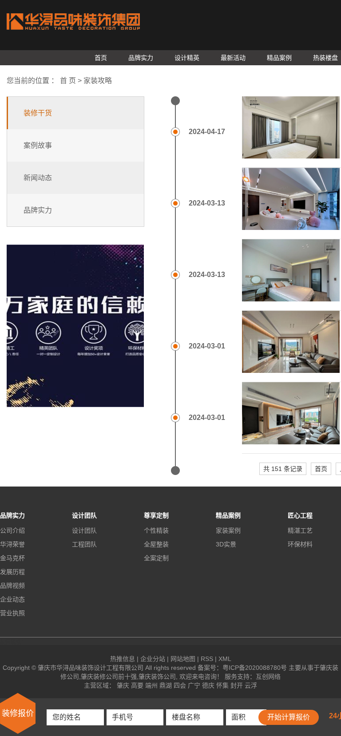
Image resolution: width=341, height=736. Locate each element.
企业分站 (152, 658)
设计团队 (84, 530)
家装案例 (228, 530)
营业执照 (12, 613)
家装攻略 (97, 80)
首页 (101, 57)
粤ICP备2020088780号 (254, 667)
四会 (180, 685)
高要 (137, 685)
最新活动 (233, 57)
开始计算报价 (288, 717)
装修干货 (38, 113)
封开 (236, 685)
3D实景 (226, 544)
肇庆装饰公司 (157, 676)
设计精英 (186, 57)
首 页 (68, 80)
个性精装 (156, 530)
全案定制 (156, 558)
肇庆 (123, 685)
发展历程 (12, 571)
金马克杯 (12, 558)
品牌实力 (140, 57)
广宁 (194, 685)
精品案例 (279, 57)
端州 (151, 685)
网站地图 (182, 658)
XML (224, 658)
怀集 (222, 685)
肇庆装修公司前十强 (109, 676)
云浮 (251, 685)
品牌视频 (12, 585)
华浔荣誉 (12, 544)
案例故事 (38, 145)
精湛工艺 (300, 530)
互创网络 (268, 676)
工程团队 (84, 544)
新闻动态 (38, 178)
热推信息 (122, 658)
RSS (207, 658)
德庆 (208, 685)
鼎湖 (165, 685)
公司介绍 (12, 530)
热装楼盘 (325, 57)
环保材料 (300, 544)
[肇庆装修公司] (73, 23)
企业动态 (12, 599)
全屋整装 (156, 544)
